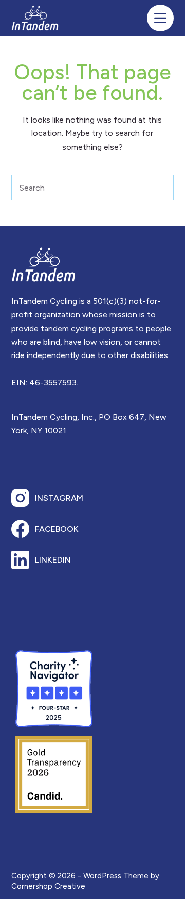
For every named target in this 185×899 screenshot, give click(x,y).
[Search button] (161, 187)
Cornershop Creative (48, 886)
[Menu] (160, 18)
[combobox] (80, 187)
